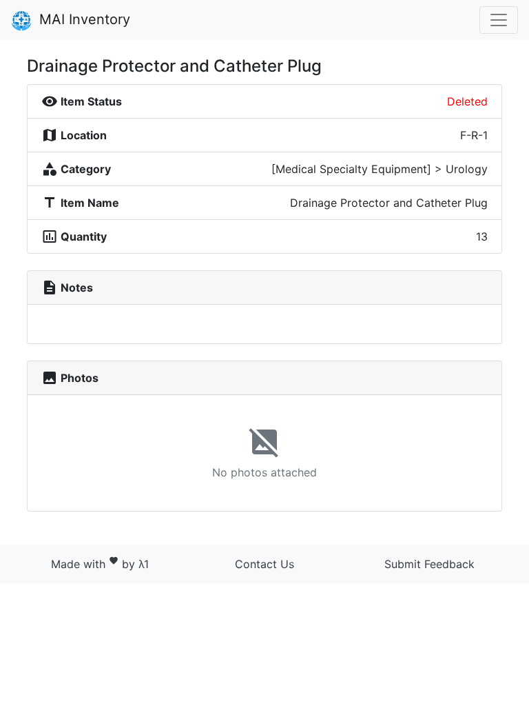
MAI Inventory (82, 19)
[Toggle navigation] (498, 20)
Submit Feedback (429, 564)
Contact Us (264, 564)
